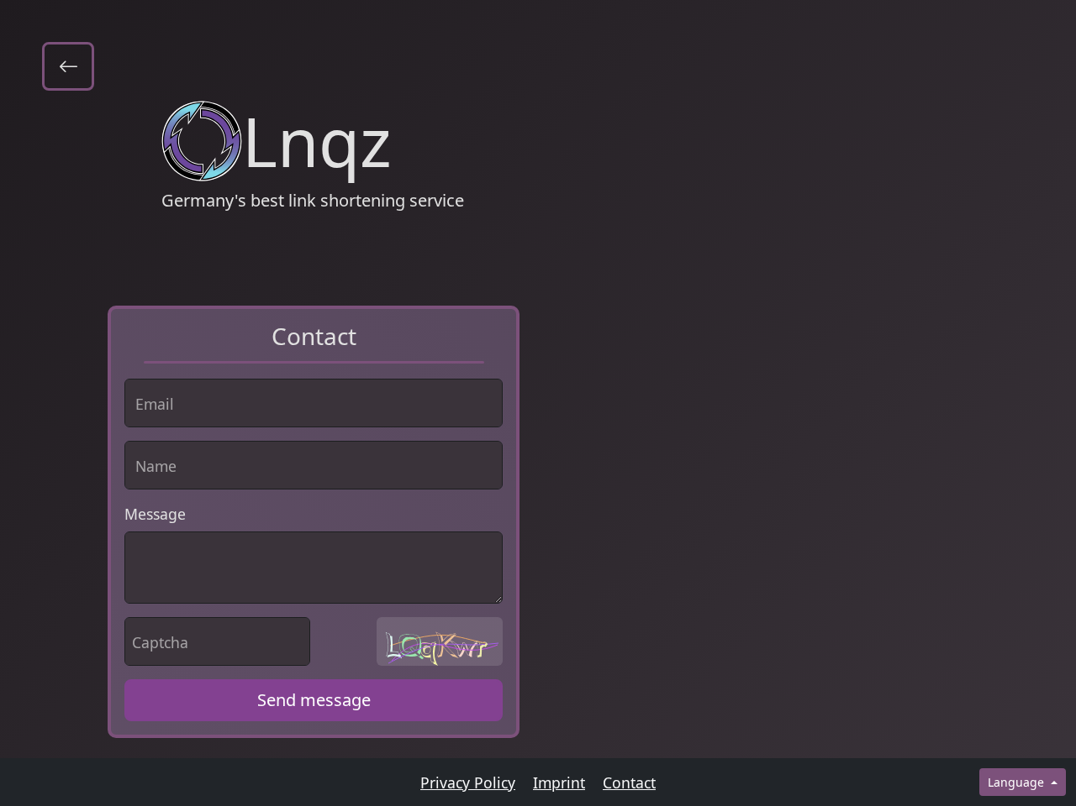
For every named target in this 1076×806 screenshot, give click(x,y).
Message (155, 514)
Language (1017, 782)
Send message (314, 699)
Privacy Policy (467, 782)
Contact (629, 782)
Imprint (559, 782)
